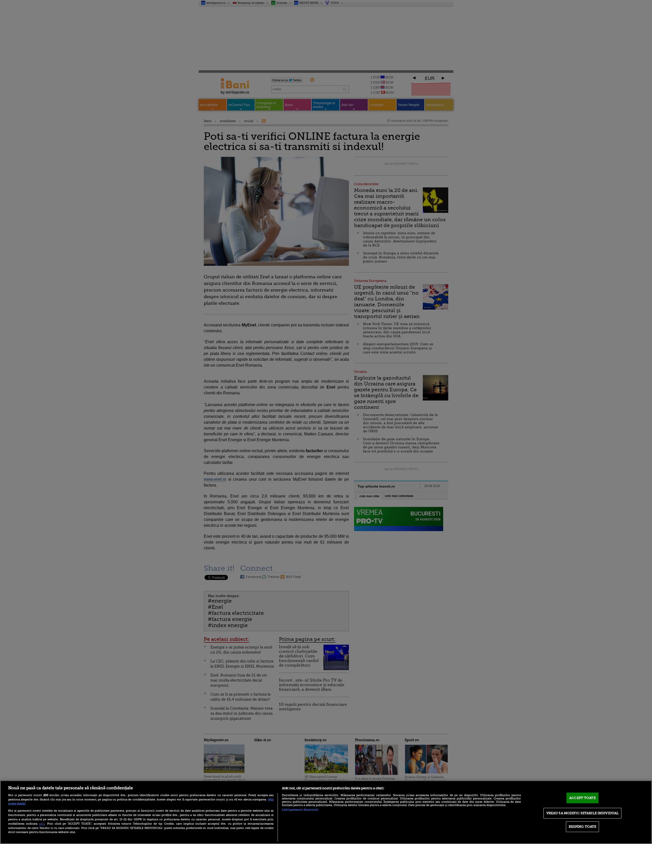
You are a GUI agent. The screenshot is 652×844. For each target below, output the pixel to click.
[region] (326, 812)
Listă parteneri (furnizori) (300, 809)
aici (42, 823)
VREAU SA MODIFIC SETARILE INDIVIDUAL (582, 813)
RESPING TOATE (582, 826)
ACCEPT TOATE (582, 798)
